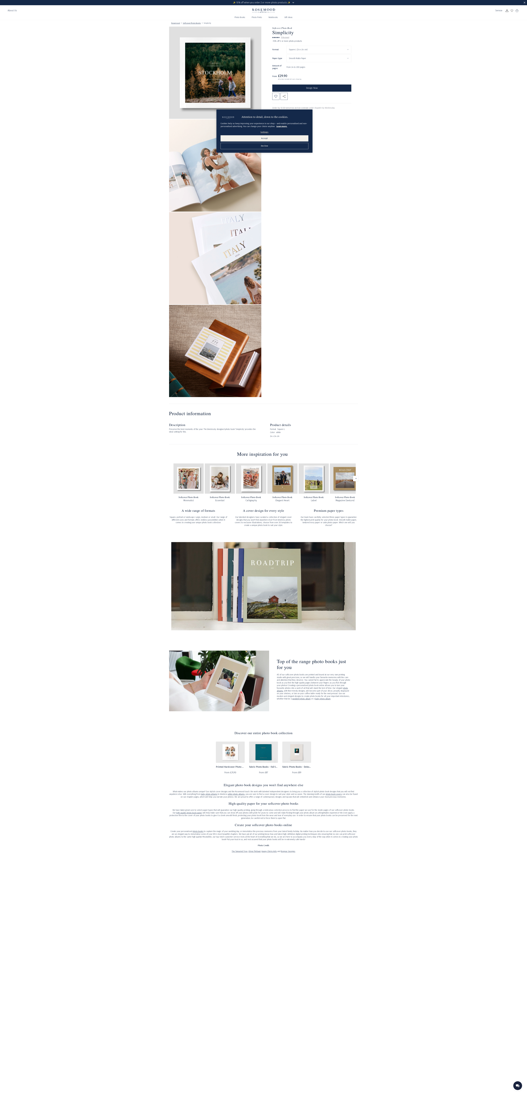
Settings (264, 132)
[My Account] (506, 10)
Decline (264, 146)
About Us (12, 10)
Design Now (312, 88)
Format (275, 49)
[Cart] (516, 10)
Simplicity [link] (207, 23)
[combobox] (319, 49)
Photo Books (240, 17)
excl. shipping (296, 79)
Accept (264, 138)
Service (498, 10)
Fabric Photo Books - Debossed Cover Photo (296, 767)
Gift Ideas (288, 17)
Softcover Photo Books (192, 23)
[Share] (284, 96)
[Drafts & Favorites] (511, 10)
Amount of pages (276, 67)
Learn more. (281, 126)
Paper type (277, 58)
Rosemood (175, 23)
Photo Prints (257, 17)
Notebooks (273, 17)
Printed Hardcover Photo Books (230, 767)
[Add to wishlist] (275, 96)
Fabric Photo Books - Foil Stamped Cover (263, 767)
